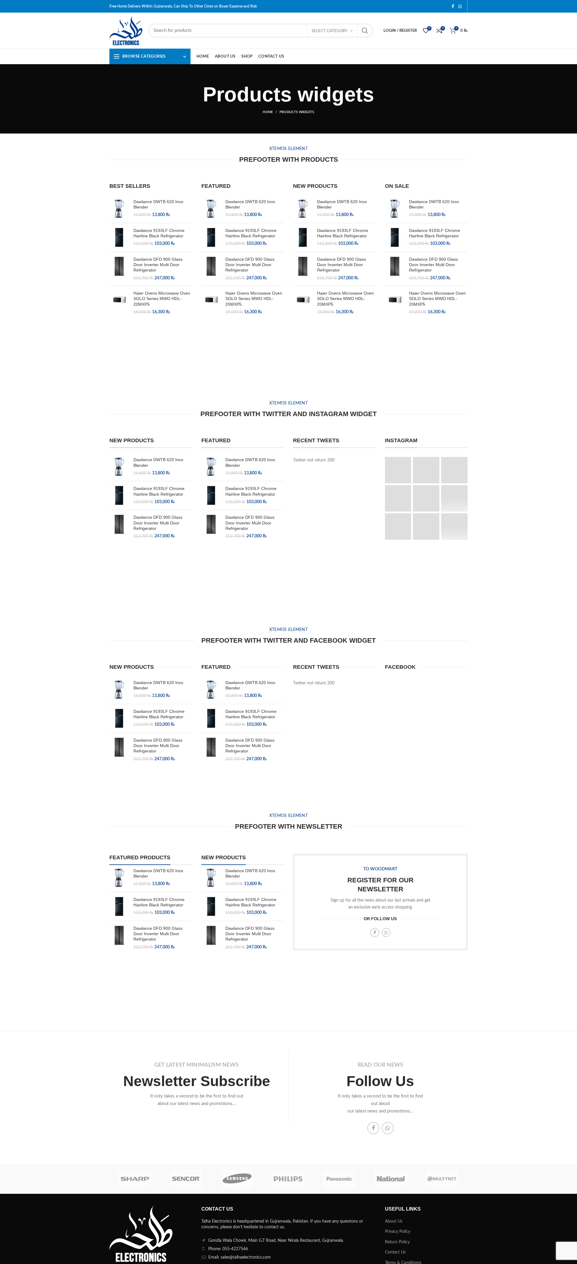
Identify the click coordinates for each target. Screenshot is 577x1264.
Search (364, 31)
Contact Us (395, 1252)
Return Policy (397, 1242)
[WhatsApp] (460, 6)
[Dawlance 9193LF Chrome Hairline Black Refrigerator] (119, 237)
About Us (393, 1221)
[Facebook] (453, 6)
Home (268, 112)
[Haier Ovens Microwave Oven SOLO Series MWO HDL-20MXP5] (119, 302)
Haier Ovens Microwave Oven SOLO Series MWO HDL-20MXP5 (161, 298)
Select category (329, 31)
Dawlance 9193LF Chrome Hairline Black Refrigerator (159, 233)
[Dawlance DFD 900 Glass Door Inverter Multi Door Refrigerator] (119, 269)
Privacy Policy (397, 1231)
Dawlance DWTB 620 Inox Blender (158, 204)
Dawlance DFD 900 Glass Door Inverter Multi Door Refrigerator (157, 264)
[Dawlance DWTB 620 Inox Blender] (119, 208)
